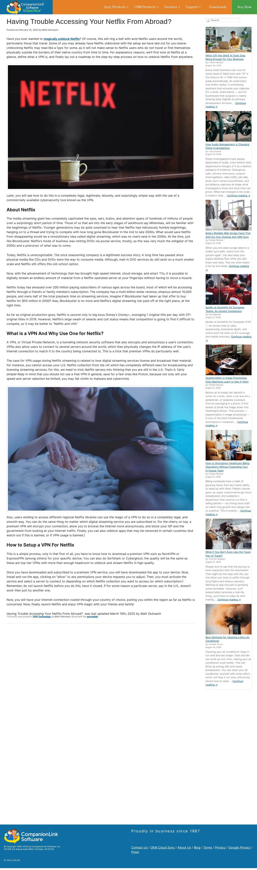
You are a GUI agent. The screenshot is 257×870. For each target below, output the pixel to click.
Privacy (220, 847)
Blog (197, 847)
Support (192, 7)
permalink (92, 616)
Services (171, 7)
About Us (184, 847)
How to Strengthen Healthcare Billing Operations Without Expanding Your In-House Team (227, 467)
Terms (207, 847)
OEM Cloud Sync (163, 847)
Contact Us (139, 847)
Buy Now (244, 7)
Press (135, 852)
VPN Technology (42, 616)
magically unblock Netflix (62, 39)
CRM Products (145, 7)
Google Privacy (239, 847)
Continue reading (238, 195)
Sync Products (115, 7)
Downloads (217, 7)
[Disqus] (101, 675)
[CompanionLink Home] (26, 7)
